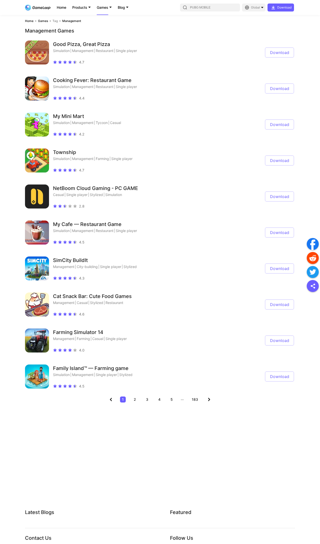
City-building (87, 266)
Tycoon (102, 122)
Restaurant (105, 50)
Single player (126, 50)
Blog (121, 7)
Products (79, 7)
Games (102, 7)
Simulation (61, 50)
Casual (115, 122)
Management (71, 21)
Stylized (96, 194)
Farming (102, 158)
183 (195, 399)
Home (61, 7)
